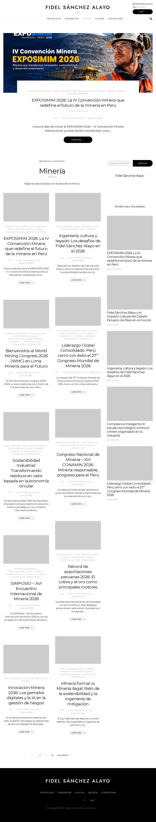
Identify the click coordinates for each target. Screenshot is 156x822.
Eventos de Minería (39, 91)
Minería (86, 19)
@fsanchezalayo (143, 4)
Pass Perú (138, 517)
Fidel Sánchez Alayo (78, 7)
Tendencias (71, 19)
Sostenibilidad (32, 342)
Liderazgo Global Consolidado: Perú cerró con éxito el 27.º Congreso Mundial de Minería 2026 (78, 355)
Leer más (76, 140)
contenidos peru (117, 520)
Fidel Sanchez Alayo (25, 336)
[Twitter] (67, 800)
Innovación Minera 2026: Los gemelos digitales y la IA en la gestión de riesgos (26, 695)
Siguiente (62, 755)
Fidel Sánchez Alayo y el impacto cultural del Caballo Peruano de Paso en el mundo (129, 316)
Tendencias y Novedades (130, 206)
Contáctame (115, 19)
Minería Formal (117, 91)
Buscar (142, 163)
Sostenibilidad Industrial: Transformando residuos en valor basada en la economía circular (26, 473)
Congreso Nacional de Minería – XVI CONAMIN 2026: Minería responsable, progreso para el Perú (78, 464)
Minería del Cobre (82, 557)
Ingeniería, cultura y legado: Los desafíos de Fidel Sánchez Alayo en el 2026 (77, 243)
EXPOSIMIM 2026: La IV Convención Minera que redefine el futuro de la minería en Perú (78, 103)
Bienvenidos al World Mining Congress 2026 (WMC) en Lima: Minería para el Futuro (26, 358)
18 (52, 755)
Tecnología (54, 19)
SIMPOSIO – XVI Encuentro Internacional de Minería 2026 (26, 591)
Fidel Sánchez (61, 91)
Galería (99, 19)
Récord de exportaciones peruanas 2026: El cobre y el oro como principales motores (78, 577)
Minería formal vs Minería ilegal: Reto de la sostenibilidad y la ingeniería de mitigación (78, 693)
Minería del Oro (70, 560)
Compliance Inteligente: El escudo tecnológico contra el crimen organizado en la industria (128, 429)
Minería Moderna (78, 94)
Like (141, 12)
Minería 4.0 (15, 342)
